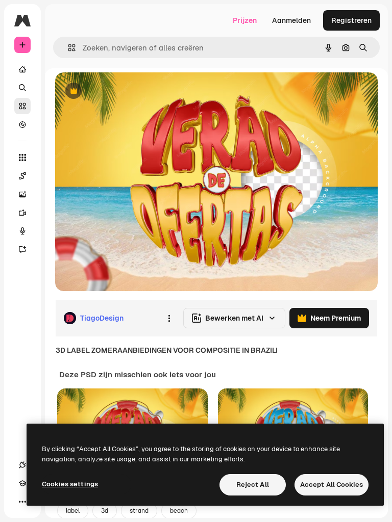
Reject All (252, 484)
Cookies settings (70, 484)
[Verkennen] (22, 124)
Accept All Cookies (331, 484)
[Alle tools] (22, 157)
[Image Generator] (22, 194)
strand (139, 511)
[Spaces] (22, 176)
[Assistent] (22, 249)
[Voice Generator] (22, 231)
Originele (122, 91)
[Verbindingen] (22, 465)
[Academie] (22, 483)
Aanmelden (291, 20)
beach (179, 511)
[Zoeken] (22, 88)
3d (104, 511)
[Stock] (22, 106)
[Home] (22, 69)
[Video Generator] (22, 212)
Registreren (351, 20)
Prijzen (245, 20)
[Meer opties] (169, 318)
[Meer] (22, 501)
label (73, 511)
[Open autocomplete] (68, 47)
